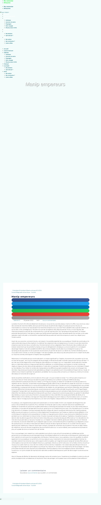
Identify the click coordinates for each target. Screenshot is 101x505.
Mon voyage (9, 26)
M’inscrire (7, 3)
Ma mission (9, 33)
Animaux (8, 20)
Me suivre (8, 39)
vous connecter (32, 473)
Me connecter (8, 1)
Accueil (6, 14)
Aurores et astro (11, 22)
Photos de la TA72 (11, 27)
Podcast (7, 29)
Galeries (7, 18)
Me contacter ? (10, 41)
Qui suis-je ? (9, 35)
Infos (5, 37)
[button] (41, 47)
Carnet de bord (9, 16)
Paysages (8, 24)
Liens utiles (9, 43)
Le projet (7, 31)
